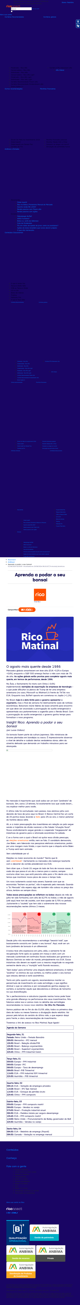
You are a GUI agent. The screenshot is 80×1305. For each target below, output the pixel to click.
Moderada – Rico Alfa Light (21, 77)
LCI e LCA (15, 290)
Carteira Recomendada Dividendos (27, 84)
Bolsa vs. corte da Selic (27, 221)
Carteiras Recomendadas (14, 17)
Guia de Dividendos (24, 223)
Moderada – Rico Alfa (19, 68)
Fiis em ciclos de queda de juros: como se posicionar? (37, 225)
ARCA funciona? (23, 218)
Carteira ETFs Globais (61, 68)
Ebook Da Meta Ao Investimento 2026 (25, 140)
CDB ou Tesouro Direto (19, 288)
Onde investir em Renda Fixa (22, 144)
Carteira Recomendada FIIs (24, 82)
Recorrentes (15, 200)
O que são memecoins (25, 230)
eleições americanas (19, 840)
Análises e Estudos (12, 149)
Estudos (14, 214)
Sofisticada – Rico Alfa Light (21, 79)
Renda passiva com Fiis (29, 209)
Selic (38, 816)
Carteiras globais (49, 17)
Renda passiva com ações (27, 211)
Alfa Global (60, 70)
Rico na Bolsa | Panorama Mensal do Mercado (35, 204)
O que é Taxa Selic (18, 300)
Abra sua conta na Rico (15, 1202)
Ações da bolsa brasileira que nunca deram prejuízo (37, 228)
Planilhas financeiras (48, 89)
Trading (14, 295)
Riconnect (12, 560)
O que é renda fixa (18, 283)
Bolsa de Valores (17, 293)
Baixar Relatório (68, 2)
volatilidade (16, 861)
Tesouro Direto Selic (18, 286)
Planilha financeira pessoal (56, 140)
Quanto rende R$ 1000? (26, 207)
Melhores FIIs (16, 297)
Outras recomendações (14, 89)
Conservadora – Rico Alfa (20, 70)
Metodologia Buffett (24, 216)
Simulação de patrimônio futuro (58, 147)
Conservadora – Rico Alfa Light (22, 75)
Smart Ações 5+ (17, 86)
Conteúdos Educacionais (14, 232)
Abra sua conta (35, 8)
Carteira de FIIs (17, 147)
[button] (40, 1149)
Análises (11, 562)
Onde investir (16, 142)
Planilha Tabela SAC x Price (56, 142)
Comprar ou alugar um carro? (57, 144)
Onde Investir (22, 202)
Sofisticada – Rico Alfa (19, 72)
